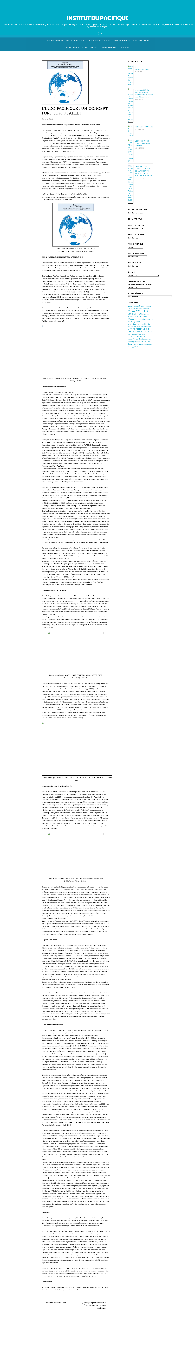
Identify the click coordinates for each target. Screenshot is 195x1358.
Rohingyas (141, 336)
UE (137, 344)
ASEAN (149, 306)
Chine (131, 311)
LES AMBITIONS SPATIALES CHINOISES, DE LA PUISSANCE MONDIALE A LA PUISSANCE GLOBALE (144, 171)
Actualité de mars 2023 (55, 1302)
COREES (142, 311)
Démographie (149, 317)
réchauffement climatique (137, 339)
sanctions (148, 339)
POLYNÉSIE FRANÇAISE (144, 127)
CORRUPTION (135, 314)
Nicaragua (134, 334)
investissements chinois (139, 324)
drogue (143, 316)
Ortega (143, 334)
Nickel (139, 334)
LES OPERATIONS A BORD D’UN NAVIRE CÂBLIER (142, 143)
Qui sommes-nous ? (121, 41)
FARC (130, 321)
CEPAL (141, 309)
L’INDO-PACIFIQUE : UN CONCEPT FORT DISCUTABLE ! (75, 111)
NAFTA (129, 334)
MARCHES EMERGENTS (144, 326)
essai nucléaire (146, 319)
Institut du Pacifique (96, 1347)
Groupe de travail (141, 41)
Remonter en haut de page (97, 1339)
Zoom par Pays (72, 47)
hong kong (143, 321)
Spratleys (131, 341)
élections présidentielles (142, 347)
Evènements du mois (54, 41)
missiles (151, 332)
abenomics (132, 306)
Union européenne (145, 344)
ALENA (139, 306)
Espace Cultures (89, 47)
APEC (145, 306)
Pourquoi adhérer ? (109, 47)
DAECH (137, 317)
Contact (124, 47)
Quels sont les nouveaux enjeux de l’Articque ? (144, 68)
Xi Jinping (130, 347)
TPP (149, 341)
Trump (132, 343)
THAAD (144, 341)
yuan (134, 347)
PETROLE (132, 336)
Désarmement (133, 319)
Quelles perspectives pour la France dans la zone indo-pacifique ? (92, 1305)
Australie (135, 308)
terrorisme (137, 341)
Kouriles (134, 326)
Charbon (146, 309)
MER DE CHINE (135, 329)
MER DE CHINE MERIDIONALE (139, 330)
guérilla (137, 321)
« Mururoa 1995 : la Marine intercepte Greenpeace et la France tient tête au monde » (144, 93)
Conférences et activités (98, 41)
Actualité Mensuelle (75, 41)
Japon (130, 326)
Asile (129, 309)
